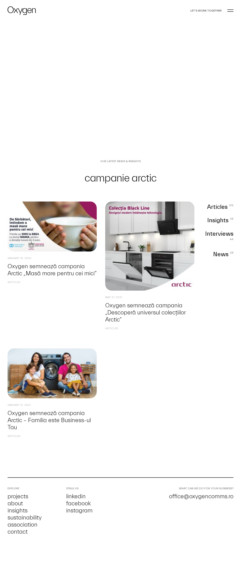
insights (18, 510)
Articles (14, 282)
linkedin (76, 496)
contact (18, 531)
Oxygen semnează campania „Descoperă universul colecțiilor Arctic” (145, 312)
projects (18, 496)
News (223, 254)
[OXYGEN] (22, 10)
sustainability (25, 517)
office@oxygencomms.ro (201, 496)
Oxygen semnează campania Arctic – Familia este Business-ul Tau (49, 420)
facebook (78, 503)
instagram (79, 510)
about (15, 503)
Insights (220, 220)
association (22, 524)
